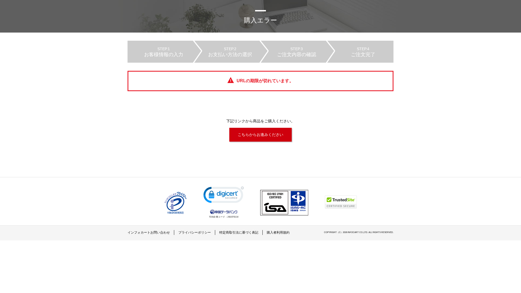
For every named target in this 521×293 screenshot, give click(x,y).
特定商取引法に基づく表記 (238, 232)
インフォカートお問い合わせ (149, 232)
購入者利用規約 (278, 232)
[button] (223, 196)
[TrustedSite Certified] (341, 202)
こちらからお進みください (260, 134)
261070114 (233, 217)
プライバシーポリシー (194, 232)
